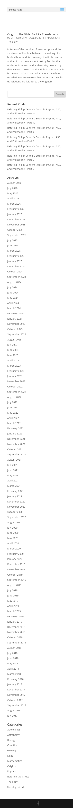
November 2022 (16, 381)
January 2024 (14, 318)
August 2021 (14, 459)
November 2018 (16, 632)
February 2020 (15, 553)
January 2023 (14, 376)
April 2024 (13, 303)
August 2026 (14, 182)
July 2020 (12, 527)
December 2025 (16, 219)
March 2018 (14, 674)
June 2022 (13, 407)
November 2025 (16, 224)
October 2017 (15, 700)
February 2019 (15, 616)
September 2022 (16, 391)
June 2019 (13, 595)
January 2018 (14, 684)
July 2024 (12, 287)
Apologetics (53, 37)
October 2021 (15, 449)
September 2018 (16, 642)
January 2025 (14, 261)
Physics (11, 771)
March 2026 (14, 203)
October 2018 (15, 637)
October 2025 (15, 229)
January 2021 (14, 496)
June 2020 (13, 532)
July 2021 (12, 465)
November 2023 (16, 323)
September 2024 (16, 276)
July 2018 (12, 653)
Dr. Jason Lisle (19, 37)
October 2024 (15, 271)
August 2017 (14, 710)
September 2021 (16, 454)
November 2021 (16, 444)
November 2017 (16, 694)
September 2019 (16, 579)
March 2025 (14, 250)
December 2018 (16, 627)
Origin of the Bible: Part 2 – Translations (32, 34)
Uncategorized (15, 787)
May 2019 (12, 600)
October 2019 (15, 574)
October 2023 (15, 329)
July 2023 (12, 344)
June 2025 (13, 245)
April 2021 (13, 480)
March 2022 (14, 423)
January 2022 (14, 433)
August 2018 (14, 647)
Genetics (12, 745)
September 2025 (16, 235)
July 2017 (12, 715)
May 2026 (12, 193)
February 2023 (15, 371)
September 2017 (16, 705)
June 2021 (13, 470)
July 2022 (12, 402)
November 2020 (16, 506)
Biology (11, 740)
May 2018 (12, 663)
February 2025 (15, 256)
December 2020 (16, 501)
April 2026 (13, 198)
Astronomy (13, 734)
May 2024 (12, 297)
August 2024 (14, 282)
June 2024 (13, 292)
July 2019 (12, 590)
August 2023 (14, 339)
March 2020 (14, 548)
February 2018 (15, 679)
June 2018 (13, 658)
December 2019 (16, 564)
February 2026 (15, 209)
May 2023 (12, 355)
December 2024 (16, 266)
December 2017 (16, 689)
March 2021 (14, 485)
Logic (10, 755)
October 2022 (15, 386)
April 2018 (13, 668)
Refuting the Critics (18, 776)
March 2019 (14, 611)
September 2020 (16, 517)
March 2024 (14, 308)
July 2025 (12, 240)
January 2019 (14, 621)
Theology (12, 41)
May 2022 (12, 412)
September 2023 (16, 334)
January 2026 (14, 214)
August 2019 (14, 585)
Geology (11, 750)
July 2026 (12, 188)
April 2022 (13, 418)
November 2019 (16, 569)
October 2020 (15, 512)
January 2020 (14, 558)
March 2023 (14, 365)
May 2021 (12, 475)
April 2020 (13, 543)
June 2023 (13, 349)
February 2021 (15, 491)
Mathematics (14, 761)
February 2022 (15, 428)
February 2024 (15, 313)
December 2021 (16, 438)
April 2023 (13, 360)
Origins (11, 766)
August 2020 (14, 522)
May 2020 (12, 538)
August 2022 (14, 397)
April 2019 (13, 605)
